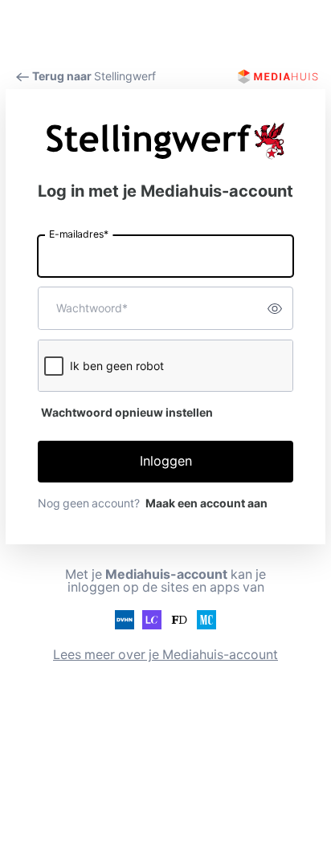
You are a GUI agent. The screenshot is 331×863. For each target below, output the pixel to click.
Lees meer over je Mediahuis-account (165, 654)
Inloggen (166, 461)
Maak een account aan (206, 503)
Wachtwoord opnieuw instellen (127, 412)
